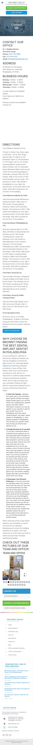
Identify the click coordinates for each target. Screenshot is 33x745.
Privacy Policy (12, 655)
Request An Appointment (12, 330)
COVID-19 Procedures (14, 651)
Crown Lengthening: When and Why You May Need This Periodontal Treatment (16, 677)
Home (10, 625)
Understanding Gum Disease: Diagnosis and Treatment (17, 683)
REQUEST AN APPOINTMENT (16, 8)
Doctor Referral (11, 596)
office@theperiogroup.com (18, 59)
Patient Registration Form (14, 608)
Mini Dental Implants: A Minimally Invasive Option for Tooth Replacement (16, 671)
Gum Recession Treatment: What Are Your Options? (16, 695)
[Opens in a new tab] (4, 719)
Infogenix (19, 742)
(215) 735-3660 (16, 12)
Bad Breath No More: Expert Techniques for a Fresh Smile (17, 689)
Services (10, 635)
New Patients (12, 638)
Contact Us (11, 641)
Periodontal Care (13, 631)
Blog (9, 645)
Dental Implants (12, 628)
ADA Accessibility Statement (16, 648)
